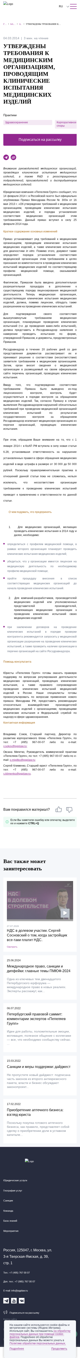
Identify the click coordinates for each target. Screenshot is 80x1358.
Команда (8, 1210)
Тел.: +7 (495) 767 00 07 (16, 1272)
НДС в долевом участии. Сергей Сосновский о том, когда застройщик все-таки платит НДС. (37, 935)
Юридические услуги (15, 1180)
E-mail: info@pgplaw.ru (15, 1290)
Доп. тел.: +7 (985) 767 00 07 (19, 1281)
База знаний (10, 1220)
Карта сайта (10, 1319)
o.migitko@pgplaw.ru (22, 759)
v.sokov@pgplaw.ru (15, 746)
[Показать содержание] (73, 6)
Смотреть (12, 947)
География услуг (12, 1190)
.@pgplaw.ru (17, 773)
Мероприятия (10, 1231)
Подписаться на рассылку (40, 139)
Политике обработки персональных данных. (38, 1343)
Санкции (8, 1200)
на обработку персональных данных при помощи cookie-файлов (40, 1334)
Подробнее (17, 1348)
